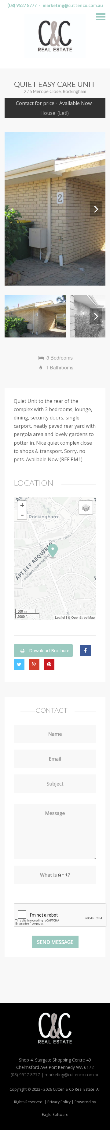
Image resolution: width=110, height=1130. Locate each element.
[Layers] (86, 507)
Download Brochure (48, 650)
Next (96, 208)
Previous (14, 208)
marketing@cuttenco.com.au (73, 5)
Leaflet (60, 617)
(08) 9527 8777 (22, 5)
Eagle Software (55, 1114)
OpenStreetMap (83, 617)
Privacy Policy (59, 1102)
